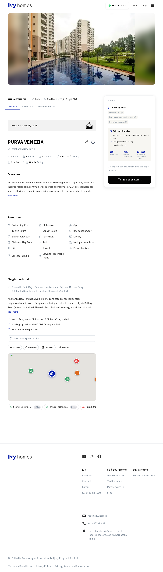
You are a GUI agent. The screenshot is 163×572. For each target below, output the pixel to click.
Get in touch (119, 5)
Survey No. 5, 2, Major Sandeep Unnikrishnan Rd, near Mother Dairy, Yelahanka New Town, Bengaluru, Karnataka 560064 (48, 289)
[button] (86, 142)
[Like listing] (93, 142)
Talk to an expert (132, 179)
